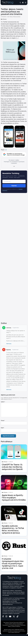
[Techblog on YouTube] (10, 616)
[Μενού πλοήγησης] (25, 2)
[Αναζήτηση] (20, 3)
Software (4, 19)
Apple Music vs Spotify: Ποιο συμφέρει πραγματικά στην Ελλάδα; (14, 497)
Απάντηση (8, 343)
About (13, 629)
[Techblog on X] (14, 616)
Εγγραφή (14, 185)
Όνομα (3, 420)
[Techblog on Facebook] (3, 616)
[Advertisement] (14, 257)
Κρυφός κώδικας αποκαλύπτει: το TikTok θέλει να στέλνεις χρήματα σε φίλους (13, 529)
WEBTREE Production (19, 629)
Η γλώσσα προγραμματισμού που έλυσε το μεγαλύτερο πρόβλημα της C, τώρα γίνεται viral (13, 563)
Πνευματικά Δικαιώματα (14, 625)
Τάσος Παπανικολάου (15, 16)
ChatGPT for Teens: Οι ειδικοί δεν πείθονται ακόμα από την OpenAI (12, 467)
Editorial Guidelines (16, 626)
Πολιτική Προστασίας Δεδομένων (17, 622)
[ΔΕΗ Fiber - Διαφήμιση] (14, 50)
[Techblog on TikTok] (17, 616)
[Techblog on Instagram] (6, 616)
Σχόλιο (3, 401)
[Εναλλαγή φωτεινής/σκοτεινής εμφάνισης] (23, 2)
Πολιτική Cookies (8, 623)
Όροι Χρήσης (6, 622)
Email (2, 427)
